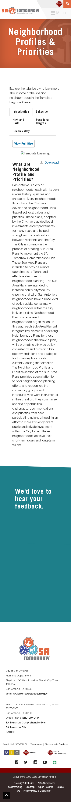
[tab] (21, 112)
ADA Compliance (46, 783)
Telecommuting (14, 787)
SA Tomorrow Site (16, 727)
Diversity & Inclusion (24, 783)
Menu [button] (59, 13)
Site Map (30, 787)
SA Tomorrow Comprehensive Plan (26, 722)
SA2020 (10, 732)
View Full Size (23, 143)
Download (52, 162)
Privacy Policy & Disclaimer (37, 791)
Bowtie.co (63, 744)
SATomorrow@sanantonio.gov (30, 694)
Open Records (45, 787)
